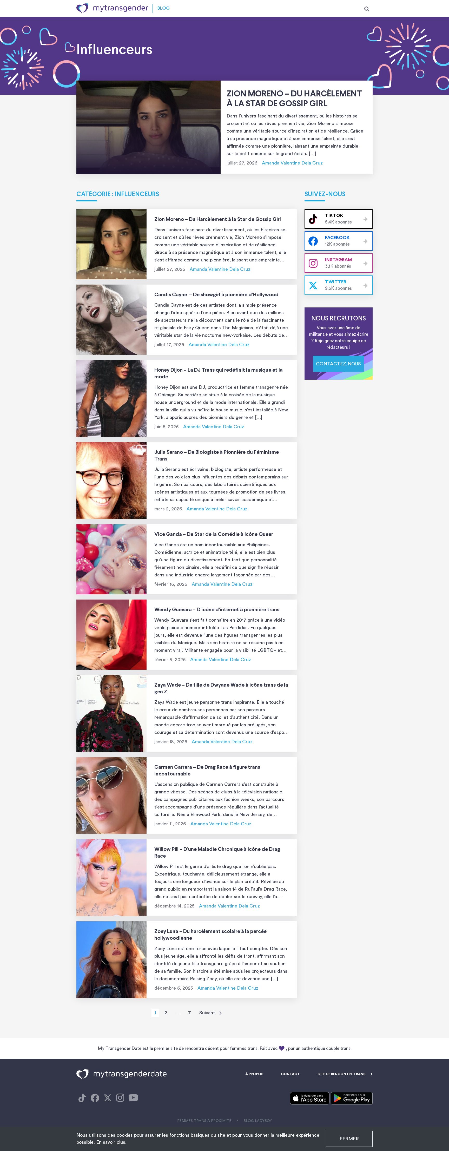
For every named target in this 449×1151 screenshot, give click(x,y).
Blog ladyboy (257, 1121)
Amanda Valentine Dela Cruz (292, 163)
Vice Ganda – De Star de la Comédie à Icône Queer (213, 534)
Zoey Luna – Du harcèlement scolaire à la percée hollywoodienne (210, 935)
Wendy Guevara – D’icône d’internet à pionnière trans (216, 609)
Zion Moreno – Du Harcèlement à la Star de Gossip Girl (294, 99)
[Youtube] (133, 1098)
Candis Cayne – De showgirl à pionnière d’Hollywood (216, 294)
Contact (290, 1074)
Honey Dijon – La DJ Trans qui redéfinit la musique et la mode (218, 373)
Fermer (349, 1138)
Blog (163, 8)
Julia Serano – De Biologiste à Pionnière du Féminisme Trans (216, 456)
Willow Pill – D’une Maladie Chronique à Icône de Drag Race (217, 853)
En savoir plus (110, 1142)
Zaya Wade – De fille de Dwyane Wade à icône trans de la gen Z (221, 688)
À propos (254, 1074)
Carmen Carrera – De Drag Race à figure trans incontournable (207, 771)
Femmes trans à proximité (204, 1121)
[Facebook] (82, 1098)
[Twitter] (107, 1098)
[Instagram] (120, 1098)
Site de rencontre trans (341, 1074)
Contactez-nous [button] (338, 363)
